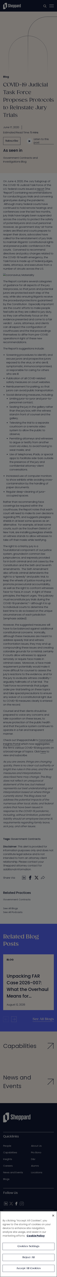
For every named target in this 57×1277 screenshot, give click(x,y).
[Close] (53, 1215)
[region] (28, 1244)
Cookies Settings (29, 1246)
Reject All (28, 1257)
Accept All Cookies (28, 1268)
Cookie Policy (36, 1236)
